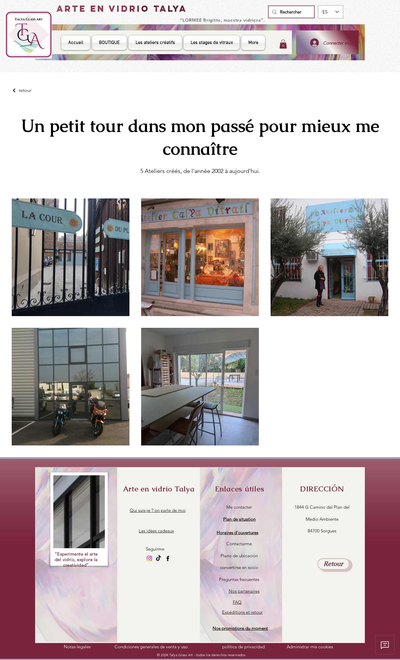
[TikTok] (158, 558)
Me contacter (239, 507)
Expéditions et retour (242, 612)
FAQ (237, 602)
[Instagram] (149, 558)
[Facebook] (167, 558)
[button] (237, 532)
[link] (283, 44)
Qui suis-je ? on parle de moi (158, 510)
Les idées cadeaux (156, 531)
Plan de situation (239, 519)
